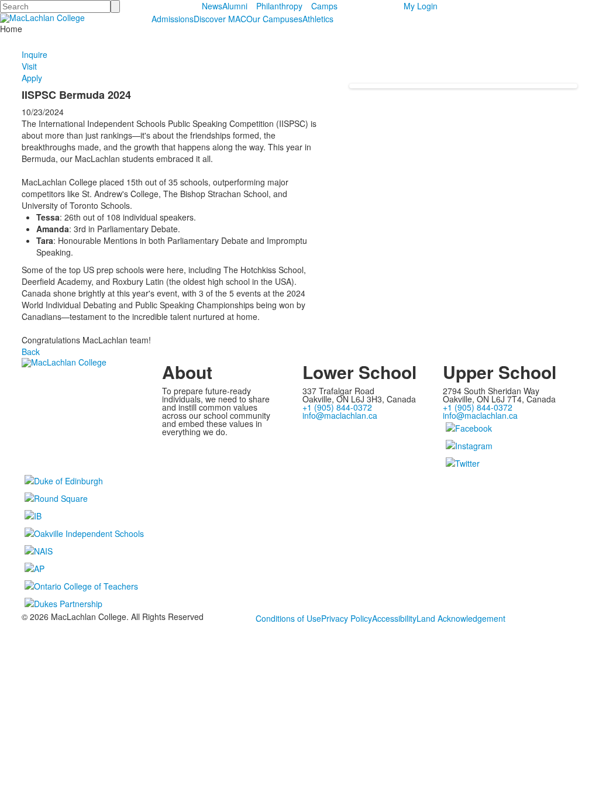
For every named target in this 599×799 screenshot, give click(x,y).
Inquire (34, 54)
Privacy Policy (346, 618)
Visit (29, 66)
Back (31, 351)
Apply (32, 78)
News (212, 6)
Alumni (234, 6)
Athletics (317, 19)
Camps (324, 6)
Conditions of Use (288, 618)
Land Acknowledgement (460, 618)
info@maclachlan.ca (339, 415)
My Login (421, 6)
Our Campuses (274, 19)
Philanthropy (279, 6)
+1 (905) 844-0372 (337, 407)
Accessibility (394, 618)
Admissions (173, 19)
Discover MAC (220, 19)
